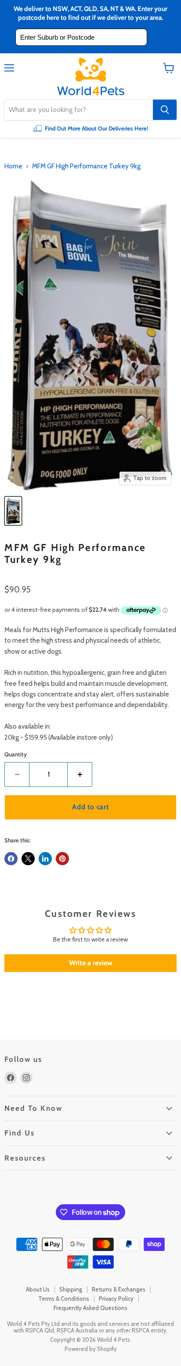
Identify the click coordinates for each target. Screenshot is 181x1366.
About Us (38, 1289)
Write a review (90, 963)
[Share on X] (28, 858)
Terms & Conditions (63, 1298)
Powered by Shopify (91, 1348)
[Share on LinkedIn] (45, 858)
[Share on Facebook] (11, 858)
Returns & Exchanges (118, 1289)
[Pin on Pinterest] (62, 858)
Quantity (15, 754)
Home (13, 166)
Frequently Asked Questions (90, 1307)
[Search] (165, 110)
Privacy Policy (116, 1298)
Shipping (70, 1289)
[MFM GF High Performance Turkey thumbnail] (13, 511)
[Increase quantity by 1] (80, 774)
